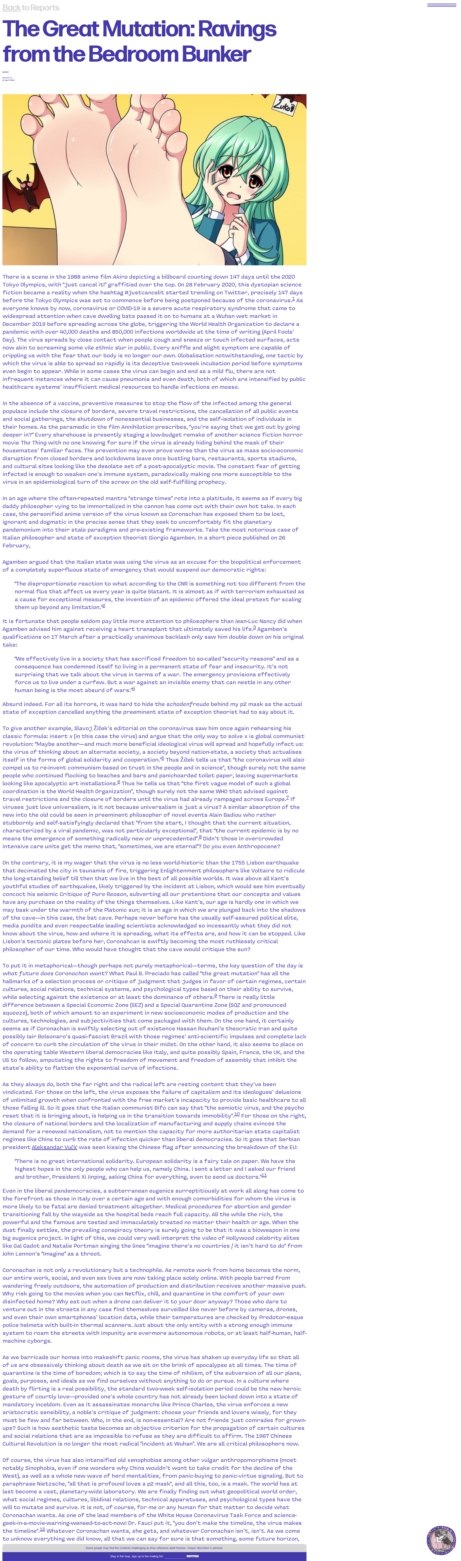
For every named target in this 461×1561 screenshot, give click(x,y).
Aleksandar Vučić (54, 1147)
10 (237, 1113)
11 (264, 1174)
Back (11, 8)
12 (42, 1528)
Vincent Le (7, 77)
